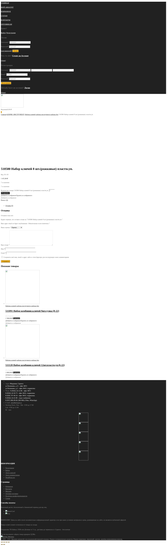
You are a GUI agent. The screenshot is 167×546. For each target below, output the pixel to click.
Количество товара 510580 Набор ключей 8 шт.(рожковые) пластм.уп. (25, 190)
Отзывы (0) (9, 206)
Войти (3, 33)
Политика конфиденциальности (16, 496)
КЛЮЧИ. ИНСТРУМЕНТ (15, 114)
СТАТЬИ (4, 16)
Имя (3, 249)
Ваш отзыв (5, 245)
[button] (16, 195)
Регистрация (11, 33)
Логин (27, 88)
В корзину (5, 193)
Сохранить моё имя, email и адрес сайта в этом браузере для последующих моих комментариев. (36, 257)
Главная (3, 114)
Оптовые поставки (11, 494)
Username (5, 42)
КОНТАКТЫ (5, 20)
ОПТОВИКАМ (6, 24)
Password (5, 46)
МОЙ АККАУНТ (7, 7)
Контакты (8, 489)
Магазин (8, 491)
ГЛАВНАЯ (5, 3)
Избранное (9, 486)
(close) (3, 60)
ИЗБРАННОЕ (6, 11)
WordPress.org (10, 477)
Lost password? (6, 51)
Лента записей (10, 473)
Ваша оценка (6, 227)
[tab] (85, 206)
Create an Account (20, 56)
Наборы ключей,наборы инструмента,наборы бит (41, 114)
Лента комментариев (12, 475)
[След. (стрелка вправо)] (4, 544)
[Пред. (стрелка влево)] (2, 544)
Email (3, 74)
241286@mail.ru (16, 403)
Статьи (7, 498)
